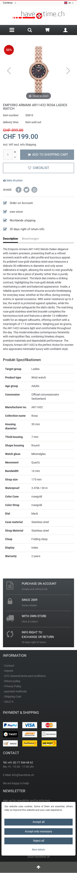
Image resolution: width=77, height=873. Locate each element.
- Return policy (11, 681)
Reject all (38, 840)
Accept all (38, 821)
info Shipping (28, 144)
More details (38, 849)
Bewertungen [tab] (30, 238)
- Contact (8, 665)
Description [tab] (10, 238)
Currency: (8, 2)
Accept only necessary (38, 831)
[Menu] (12, 30)
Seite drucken (14, 180)
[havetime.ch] (38, 15)
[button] (19, 190)
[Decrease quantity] (14, 157)
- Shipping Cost (12, 696)
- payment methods (15, 691)
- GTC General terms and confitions (24, 676)
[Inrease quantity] (14, 152)
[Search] (29, 30)
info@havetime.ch (23, 775)
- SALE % (8, 701)
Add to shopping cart (50, 154)
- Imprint (8, 670)
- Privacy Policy (12, 686)
